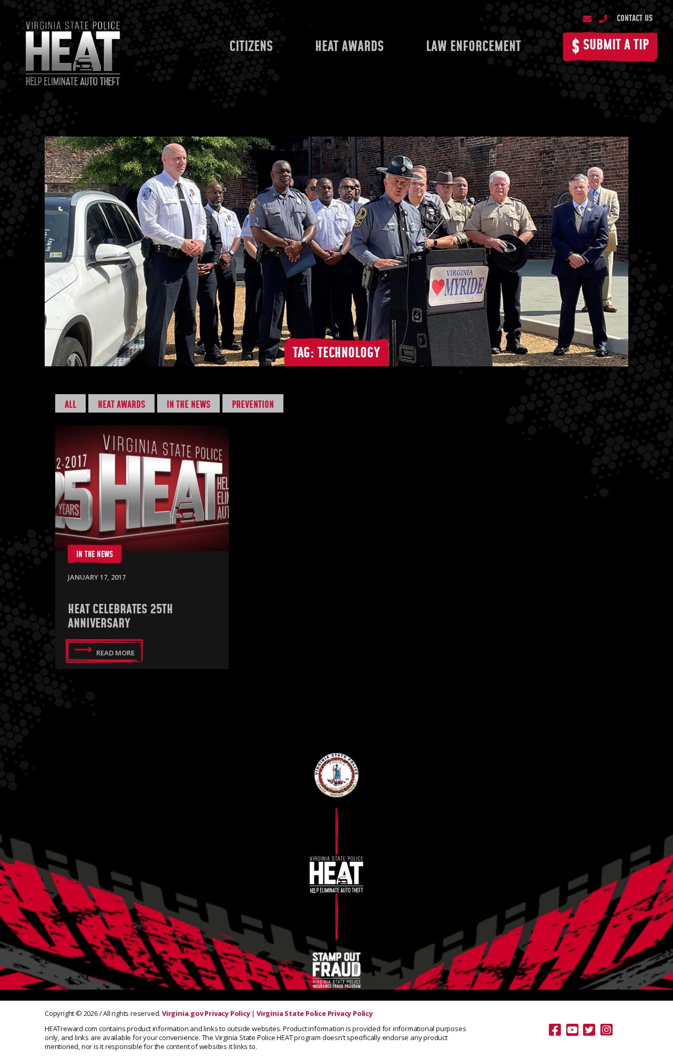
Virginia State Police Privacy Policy (315, 1013)
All (70, 405)
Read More (115, 652)
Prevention (253, 405)
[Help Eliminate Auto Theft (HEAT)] (71, 51)
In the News (188, 405)
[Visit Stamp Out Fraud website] (336, 969)
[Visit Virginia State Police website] (336, 774)
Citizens (251, 47)
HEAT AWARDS (349, 47)
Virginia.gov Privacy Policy (206, 1013)
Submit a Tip (610, 47)
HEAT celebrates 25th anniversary (120, 616)
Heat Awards (121, 405)
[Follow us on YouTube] (572, 1030)
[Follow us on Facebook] (555, 1030)
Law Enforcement (473, 47)
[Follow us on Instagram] (606, 1030)
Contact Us (634, 19)
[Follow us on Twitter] (589, 1030)
